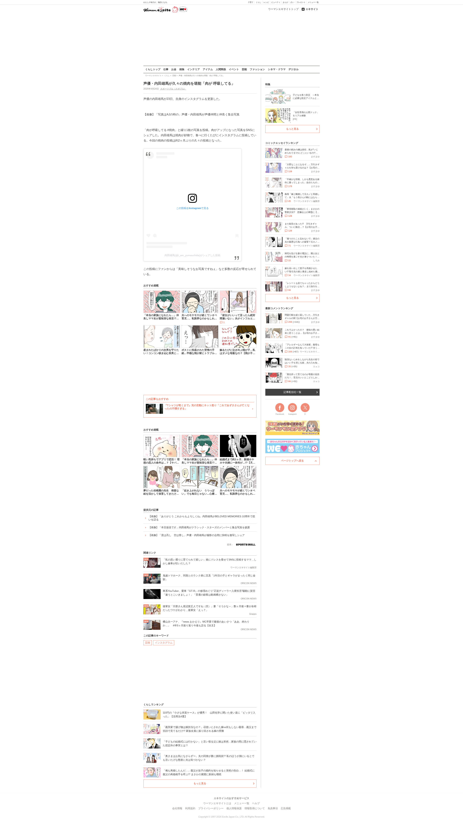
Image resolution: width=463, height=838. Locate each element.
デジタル (293, 69)
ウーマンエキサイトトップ (283, 9)
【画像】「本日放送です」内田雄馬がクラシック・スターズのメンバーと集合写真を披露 (199, 527)
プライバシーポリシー (211, 808)
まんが (285, 2)
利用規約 (190, 808)
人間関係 (221, 69)
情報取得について (255, 808)
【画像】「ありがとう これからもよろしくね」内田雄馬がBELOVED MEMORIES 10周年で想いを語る (201, 518)
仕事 (165, 69)
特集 (267, 84)
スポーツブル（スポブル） (173, 89)
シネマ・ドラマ (277, 69)
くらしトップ (152, 69)
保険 (181, 69)
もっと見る (200, 783)
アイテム (208, 69)
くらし (258, 2)
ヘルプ (256, 803)
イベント (234, 69)
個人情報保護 (234, 808)
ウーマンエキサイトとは (217, 803)
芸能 (244, 69)
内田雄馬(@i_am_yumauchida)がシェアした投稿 (192, 255)
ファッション (257, 69)
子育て (250, 2)
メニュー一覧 (313, 2)
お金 (173, 69)
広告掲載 (286, 808)
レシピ (266, 2)
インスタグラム (164, 642)
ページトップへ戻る (292, 460)
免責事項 (273, 808)
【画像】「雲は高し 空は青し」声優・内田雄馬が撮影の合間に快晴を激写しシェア (196, 535)
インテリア (193, 69)
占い (292, 2)
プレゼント (300, 2)
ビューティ (275, 2)
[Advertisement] (231, 39)
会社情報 (177, 808)
